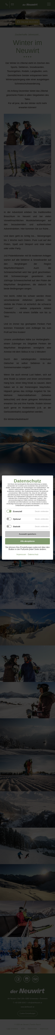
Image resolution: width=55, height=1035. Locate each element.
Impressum (21, 554)
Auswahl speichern (27, 534)
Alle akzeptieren (27, 541)
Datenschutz (33, 554)
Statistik (16, 526)
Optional (17, 519)
